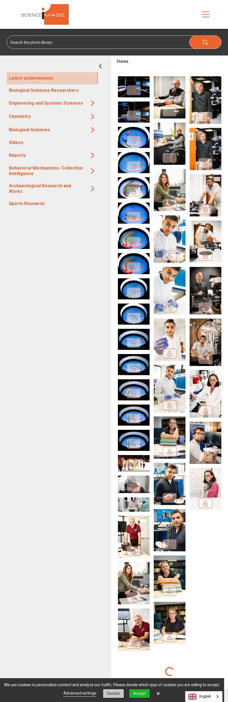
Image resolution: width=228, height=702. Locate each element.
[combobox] (203, 696)
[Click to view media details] (134, 537)
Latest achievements (31, 78)
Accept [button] (139, 693)
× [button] (158, 693)
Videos (16, 142)
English (205, 696)
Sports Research (26, 203)
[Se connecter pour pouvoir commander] (134, 643)
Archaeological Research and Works (40, 188)
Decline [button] (113, 693)
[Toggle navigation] (206, 14)
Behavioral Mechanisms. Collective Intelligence (46, 170)
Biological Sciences (29, 129)
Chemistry (20, 116)
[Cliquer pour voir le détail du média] (134, 629)
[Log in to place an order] (134, 90)
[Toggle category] (92, 103)
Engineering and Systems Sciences (46, 103)
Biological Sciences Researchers (44, 90)
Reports (17, 155)
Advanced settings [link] (79, 693)
